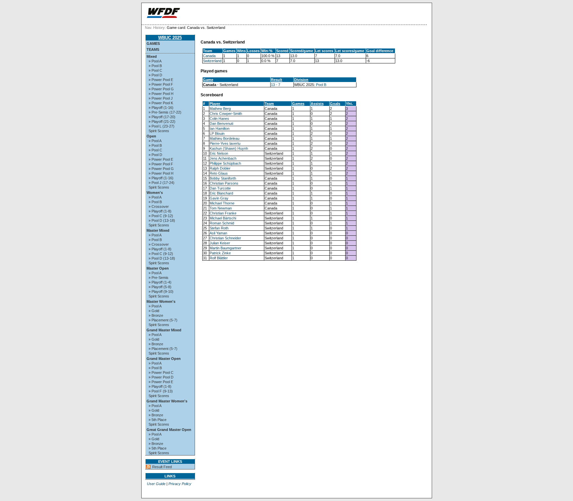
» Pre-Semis (158, 278)
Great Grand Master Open (169, 430)
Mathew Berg (220, 109)
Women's (155, 193)
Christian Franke (223, 213)
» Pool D (155, 75)
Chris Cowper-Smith (226, 114)
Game (208, 80)
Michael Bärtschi (223, 218)
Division (301, 80)
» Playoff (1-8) (160, 211)
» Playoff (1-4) (160, 282)
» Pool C (155, 70)
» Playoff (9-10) (161, 291)
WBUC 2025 (170, 37)
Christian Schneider (225, 238)
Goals (335, 104)
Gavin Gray (219, 198)
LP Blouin (217, 133)
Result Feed (162, 467)
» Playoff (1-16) (161, 108)
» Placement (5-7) (163, 320)
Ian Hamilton (219, 128)
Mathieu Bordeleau (224, 138)
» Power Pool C (161, 373)
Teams (153, 49)
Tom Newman (221, 208)
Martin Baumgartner (225, 248)
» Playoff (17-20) (162, 117)
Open (151, 136)
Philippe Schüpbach (225, 163)
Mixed (152, 56)
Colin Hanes (219, 119)
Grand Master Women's (167, 401)
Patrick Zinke (220, 253)
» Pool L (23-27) (161, 126)
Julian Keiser (220, 243)
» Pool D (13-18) (162, 220)
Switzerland (212, 61)
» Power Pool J (161, 98)
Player (215, 104)
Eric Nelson (219, 153)
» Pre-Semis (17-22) (165, 112)
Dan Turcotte (220, 188)
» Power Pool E (161, 80)
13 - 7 (275, 85)
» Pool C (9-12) (161, 216)
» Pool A (155, 61)
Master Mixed (158, 230)
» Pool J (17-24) (161, 183)
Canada (209, 56)
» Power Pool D (161, 377)
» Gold (154, 311)
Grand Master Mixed (164, 330)
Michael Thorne (222, 203)
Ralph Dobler (220, 168)
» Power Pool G (161, 89)
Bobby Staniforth (223, 178)
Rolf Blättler (219, 258)
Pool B (321, 85)
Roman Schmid (222, 223)
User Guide (156, 484)
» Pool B (155, 66)
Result (276, 80)
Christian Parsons (224, 183)
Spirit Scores (159, 131)
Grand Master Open (164, 359)
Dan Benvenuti (221, 123)
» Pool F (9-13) (161, 391)
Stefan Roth (219, 228)
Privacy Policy (179, 484)
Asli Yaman (218, 233)
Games (153, 43)
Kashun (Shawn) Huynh (229, 148)
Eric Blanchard (221, 193)
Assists (317, 104)
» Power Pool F (161, 84)
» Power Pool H (161, 94)
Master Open (158, 268)
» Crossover (159, 207)
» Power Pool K (161, 103)
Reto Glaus (219, 173)
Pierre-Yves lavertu (225, 143)
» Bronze (156, 315)
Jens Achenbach (223, 158)
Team (269, 104)
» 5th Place (157, 420)
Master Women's (161, 301)
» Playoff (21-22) (162, 122)
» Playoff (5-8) (160, 287)
